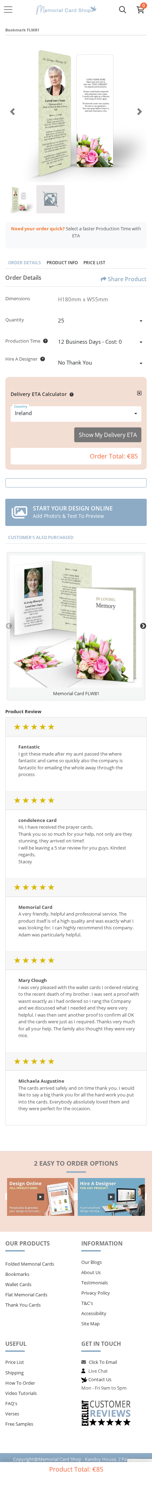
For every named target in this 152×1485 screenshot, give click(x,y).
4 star (42, 727)
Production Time (22, 341)
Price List (94, 263)
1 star (17, 727)
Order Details (24, 263)
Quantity (14, 319)
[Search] (122, 9)
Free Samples (19, 1424)
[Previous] (12, 112)
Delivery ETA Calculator (39, 394)
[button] (70, 394)
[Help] (44, 341)
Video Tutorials (21, 1393)
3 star (34, 727)
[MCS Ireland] (66, 9)
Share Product (127, 279)
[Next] (140, 112)
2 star (25, 727)
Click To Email (103, 1362)
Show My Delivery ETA (108, 435)
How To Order (20, 1383)
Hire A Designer (21, 359)
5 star (51, 727)
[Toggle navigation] (10, 9)
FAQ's (11, 1403)
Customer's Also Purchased (41, 537)
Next (143, 626)
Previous (8, 626)
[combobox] (100, 321)
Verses (12, 1413)
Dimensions (17, 298)
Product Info (62, 263)
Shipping (14, 1372)
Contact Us (99, 1379)
